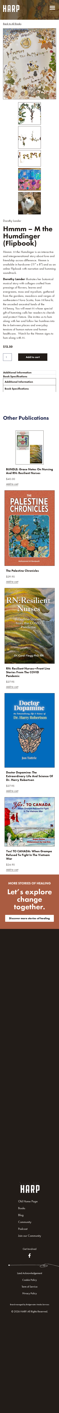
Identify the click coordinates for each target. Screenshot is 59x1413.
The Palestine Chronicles (22, 571)
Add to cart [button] (12, 484)
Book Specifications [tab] (15, 376)
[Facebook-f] (29, 1255)
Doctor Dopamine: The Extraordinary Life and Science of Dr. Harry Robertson (29, 776)
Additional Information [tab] (17, 372)
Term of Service (30, 1286)
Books (21, 1208)
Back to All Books (12, 23)
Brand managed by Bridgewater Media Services (29, 1304)
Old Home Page (28, 1201)
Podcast (22, 1229)
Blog (21, 1215)
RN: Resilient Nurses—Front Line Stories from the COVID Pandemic (28, 672)
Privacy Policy (29, 1293)
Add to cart (33, 357)
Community (24, 1222)
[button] (52, 7)
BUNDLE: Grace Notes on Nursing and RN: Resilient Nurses (29, 471)
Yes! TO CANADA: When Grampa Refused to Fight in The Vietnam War (29, 855)
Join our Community (29, 1236)
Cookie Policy (29, 1280)
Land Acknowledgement (29, 1273)
